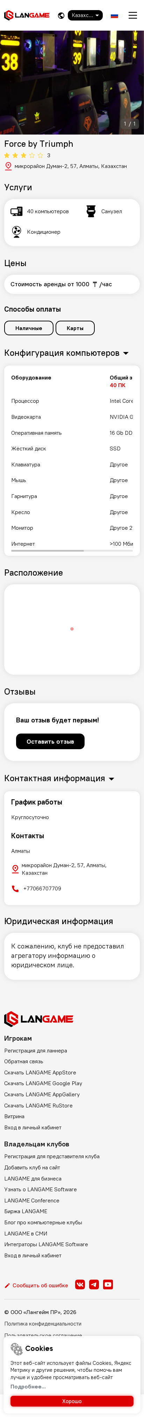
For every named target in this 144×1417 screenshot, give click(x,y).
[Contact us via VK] (80, 1284)
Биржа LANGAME (25, 1211)
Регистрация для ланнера (35, 1050)
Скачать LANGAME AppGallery (42, 1094)
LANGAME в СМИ (25, 1233)
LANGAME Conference (31, 1200)
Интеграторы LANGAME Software (46, 1244)
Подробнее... (28, 1386)
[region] (72, 461)
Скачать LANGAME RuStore (38, 1105)
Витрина (14, 1116)
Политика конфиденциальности (42, 1323)
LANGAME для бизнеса (33, 1178)
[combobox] (85, 15)
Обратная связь (23, 1061)
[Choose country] (61, 15)
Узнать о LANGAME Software (40, 1189)
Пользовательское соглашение (43, 1335)
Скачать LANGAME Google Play (43, 1083)
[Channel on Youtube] (108, 1284)
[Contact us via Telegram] (94, 1284)
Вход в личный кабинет (33, 1127)
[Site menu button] (133, 15)
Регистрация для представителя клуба (52, 1156)
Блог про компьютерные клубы (43, 1222)
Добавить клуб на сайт (32, 1167)
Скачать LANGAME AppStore (40, 1072)
